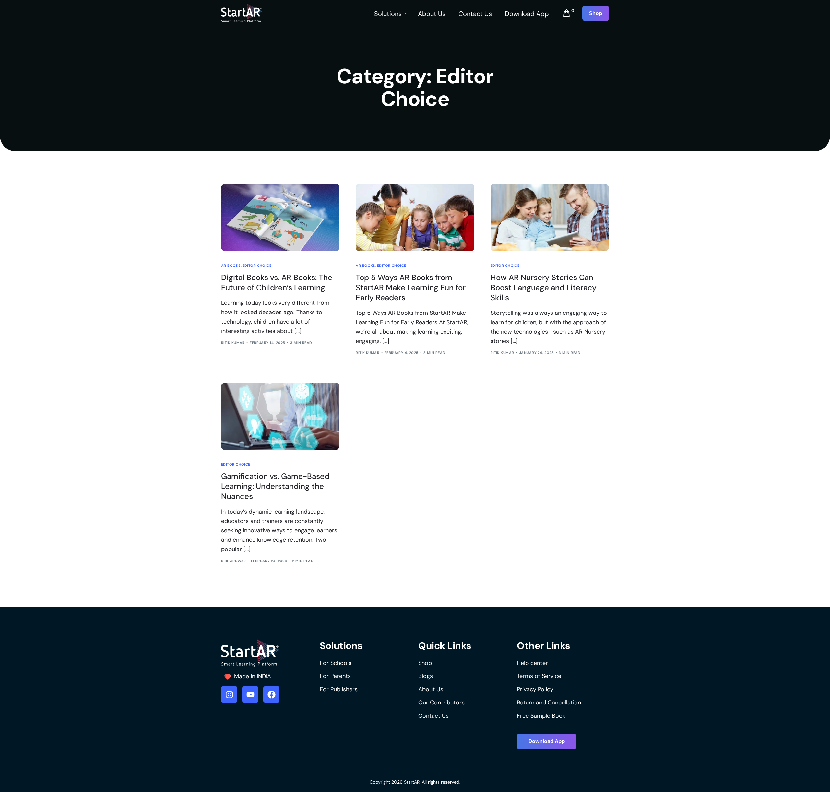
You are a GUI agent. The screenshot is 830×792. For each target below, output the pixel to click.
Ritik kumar (233, 342)
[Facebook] (271, 694)
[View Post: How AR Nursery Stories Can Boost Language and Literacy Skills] (550, 217)
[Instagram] (229, 694)
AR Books (231, 265)
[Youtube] (250, 694)
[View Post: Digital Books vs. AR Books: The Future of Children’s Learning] (280, 217)
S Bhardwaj (233, 561)
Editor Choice (257, 265)
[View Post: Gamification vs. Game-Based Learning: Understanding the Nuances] (280, 416)
